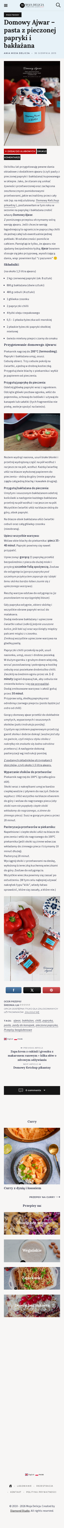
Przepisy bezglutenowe (18, 1030)
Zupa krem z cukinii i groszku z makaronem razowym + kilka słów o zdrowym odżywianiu (32, 1056)
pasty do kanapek (23, 1025)
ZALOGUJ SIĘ (32, 1012)
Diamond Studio (20, 1511)
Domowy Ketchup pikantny (32, 1067)
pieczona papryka (47, 1025)
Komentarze (12, 157)
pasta (7, 1025)
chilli (38, 1021)
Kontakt (16, 1492)
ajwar (17, 1021)
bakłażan (28, 1021)
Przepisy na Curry (42, 1197)
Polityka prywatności (41, 1492)
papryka (47, 1021)
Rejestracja (44, 1486)
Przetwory (12, 15)
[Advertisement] (32, 1354)
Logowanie (24, 1486)
